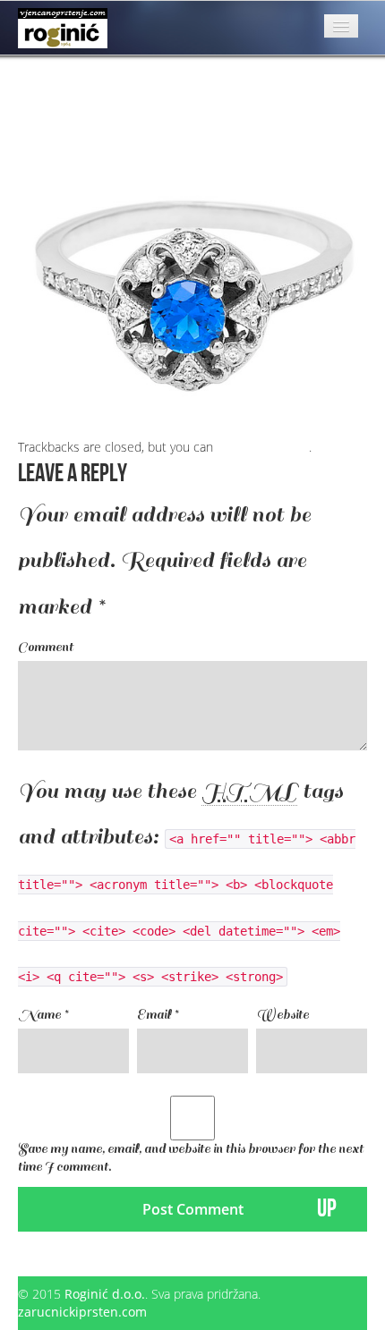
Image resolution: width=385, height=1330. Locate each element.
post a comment (263, 446)
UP (327, 1209)
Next (39, 80)
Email (157, 1014)
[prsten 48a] (192, 262)
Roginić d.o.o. (104, 1293)
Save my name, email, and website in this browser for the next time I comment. (191, 1157)
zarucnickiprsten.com (82, 1311)
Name (43, 1014)
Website (282, 1014)
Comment (45, 647)
